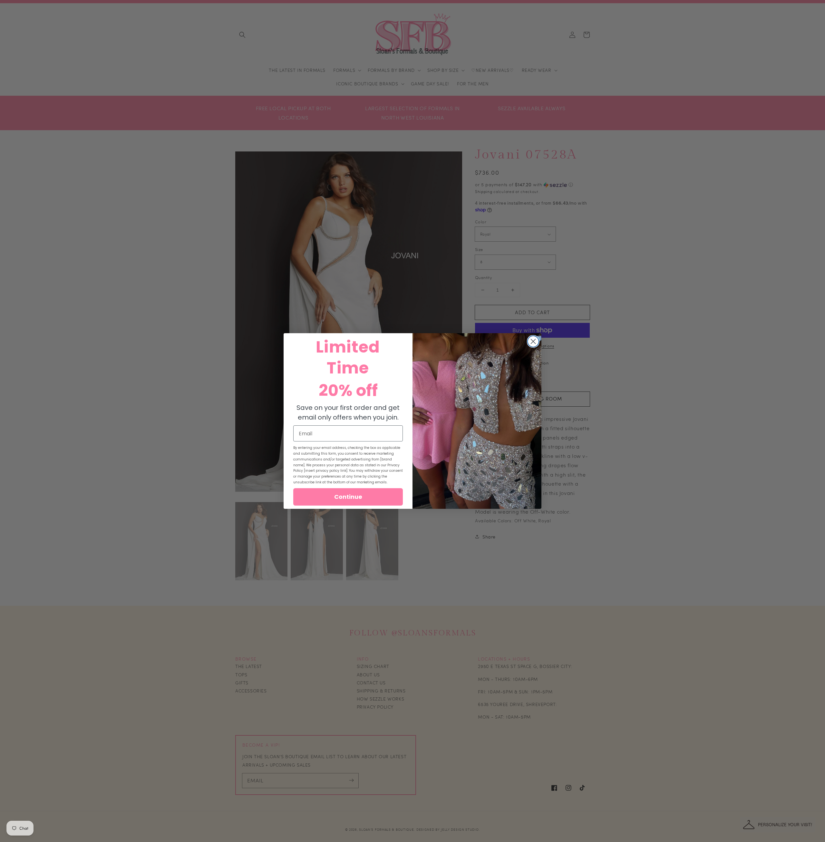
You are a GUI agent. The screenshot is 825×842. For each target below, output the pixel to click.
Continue (348, 497)
